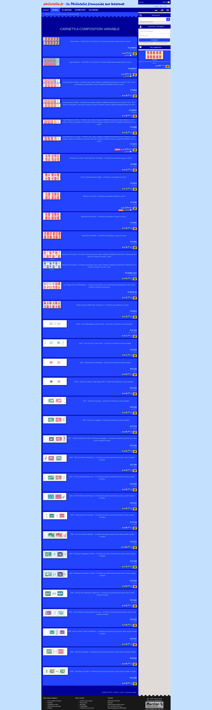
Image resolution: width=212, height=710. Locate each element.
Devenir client (83, 702)
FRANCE (55, 10)
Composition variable (73, 14)
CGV (165, 6)
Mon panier (83, 704)
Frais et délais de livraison (54, 701)
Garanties (50, 702)
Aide (161, 6)
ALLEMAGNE (67, 10)
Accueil (46, 10)
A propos (49, 708)
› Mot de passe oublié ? (146, 42)
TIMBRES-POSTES (49, 14)
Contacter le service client (87, 708)
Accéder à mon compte (86, 701)
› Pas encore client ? (161, 42)
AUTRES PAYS (80, 10)
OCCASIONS (93, 10)
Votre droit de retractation (54, 706)
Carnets (64, 14)
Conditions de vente (52, 704)
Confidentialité (83, 706)
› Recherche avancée (146, 22)
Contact (156, 6)
